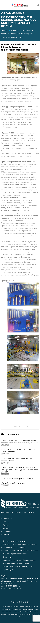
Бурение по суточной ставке (14, 541)
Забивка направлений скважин (15, 554)
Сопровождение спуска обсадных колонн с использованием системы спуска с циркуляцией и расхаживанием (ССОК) (19, 563)
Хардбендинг (8, 557)
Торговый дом (8, 570)
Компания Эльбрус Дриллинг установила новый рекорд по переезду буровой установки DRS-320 (19, 470)
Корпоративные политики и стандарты (17, 512)
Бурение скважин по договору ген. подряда (20, 544)
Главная (4, 31)
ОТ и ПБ (6, 522)
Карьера (6, 528)
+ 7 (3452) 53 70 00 (12, 586)
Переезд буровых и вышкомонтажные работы (20, 551)
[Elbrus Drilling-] (20, 5)
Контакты (6, 535)
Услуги (5, 525)
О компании (7, 519)
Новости (14, 31)
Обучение (7, 531)
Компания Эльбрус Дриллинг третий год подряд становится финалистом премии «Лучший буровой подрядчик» (17, 481)
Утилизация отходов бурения (14, 547)
